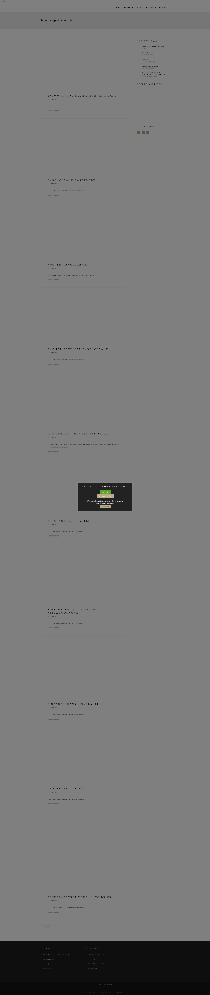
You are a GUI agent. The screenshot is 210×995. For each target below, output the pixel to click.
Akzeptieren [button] (105, 492)
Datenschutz (105, 506)
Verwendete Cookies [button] (105, 496)
